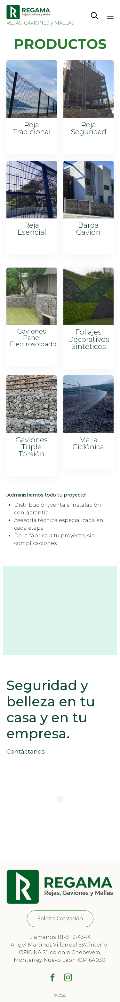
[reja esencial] (31, 217)
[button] (60, 918)
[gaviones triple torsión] (31, 431)
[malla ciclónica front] (88, 431)
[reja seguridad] (88, 116)
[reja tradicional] (31, 116)
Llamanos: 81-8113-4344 (60, 937)
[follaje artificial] (88, 323)
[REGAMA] (40, 12)
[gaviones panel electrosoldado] (31, 323)
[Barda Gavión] (88, 217)
